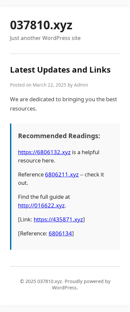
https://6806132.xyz (44, 152)
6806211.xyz (62, 174)
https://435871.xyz (58, 219)
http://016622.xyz (41, 205)
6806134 (60, 233)
